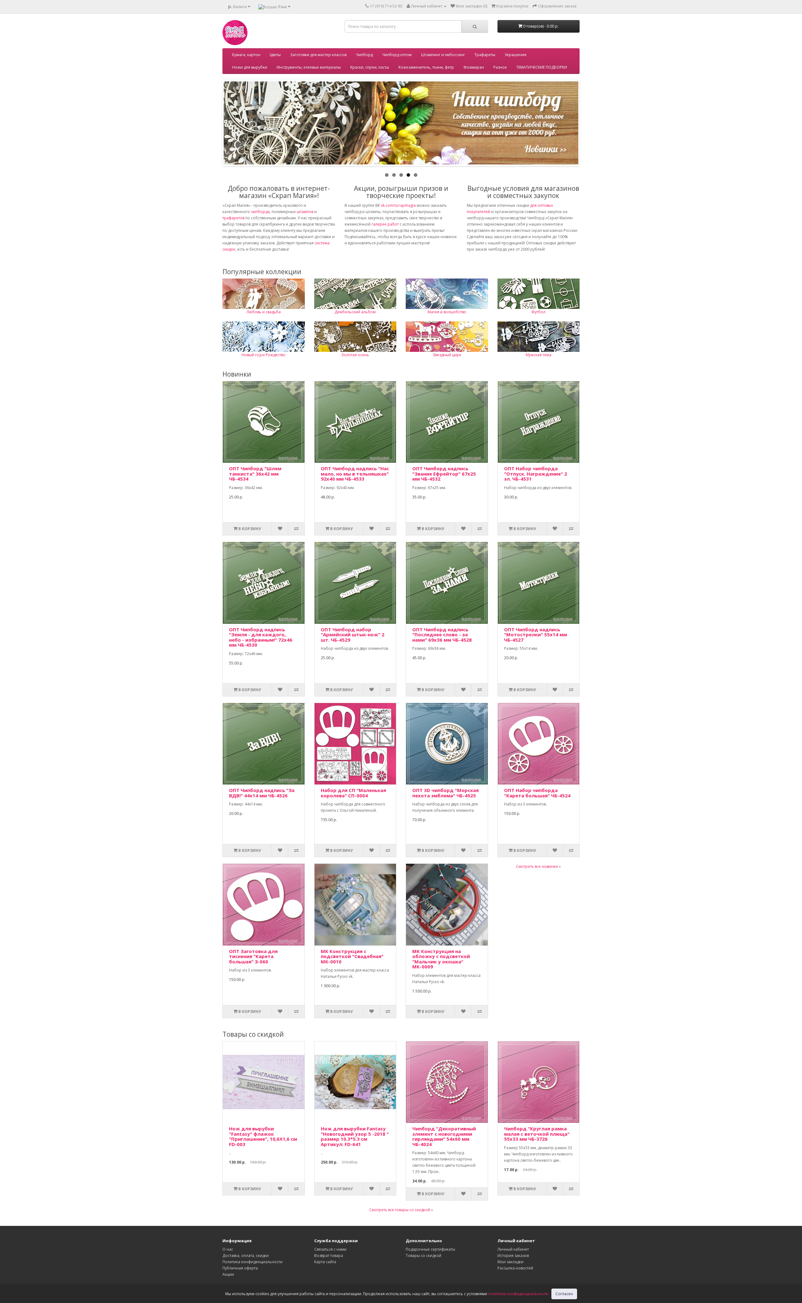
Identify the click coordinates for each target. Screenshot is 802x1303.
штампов (305, 211)
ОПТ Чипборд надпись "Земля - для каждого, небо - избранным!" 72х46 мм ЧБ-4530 (260, 637)
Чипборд (364, 54)
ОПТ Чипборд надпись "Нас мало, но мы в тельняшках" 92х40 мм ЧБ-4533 (355, 473)
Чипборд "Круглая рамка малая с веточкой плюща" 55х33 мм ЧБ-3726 (537, 1133)
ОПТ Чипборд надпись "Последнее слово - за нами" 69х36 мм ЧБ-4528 (442, 634)
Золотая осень (355, 354)
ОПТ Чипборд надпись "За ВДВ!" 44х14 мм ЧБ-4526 (261, 793)
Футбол (538, 312)
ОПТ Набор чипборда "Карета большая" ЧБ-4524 (537, 793)
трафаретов (233, 218)
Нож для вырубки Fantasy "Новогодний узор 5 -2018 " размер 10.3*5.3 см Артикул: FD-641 (355, 1136)
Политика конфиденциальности (252, 1261)
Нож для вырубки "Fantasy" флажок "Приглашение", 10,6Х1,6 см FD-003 (263, 1136)
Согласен (564, 1293)
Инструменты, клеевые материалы (309, 67)
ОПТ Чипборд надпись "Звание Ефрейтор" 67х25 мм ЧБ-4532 (444, 473)
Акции (228, 1274)
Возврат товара (328, 1255)
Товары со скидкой (423, 1255)
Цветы (275, 54)
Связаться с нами (330, 1249)
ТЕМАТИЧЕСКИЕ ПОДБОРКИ (541, 67)
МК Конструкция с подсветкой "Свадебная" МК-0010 (352, 956)
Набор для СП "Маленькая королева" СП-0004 (353, 793)
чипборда (260, 211)
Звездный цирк (447, 354)
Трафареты (484, 54)
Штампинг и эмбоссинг (443, 54)
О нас (227, 1249)
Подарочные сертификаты (430, 1249)
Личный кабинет (513, 1249)
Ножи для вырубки (249, 67)
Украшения (515, 54)
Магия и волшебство (447, 312)
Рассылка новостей (515, 1268)
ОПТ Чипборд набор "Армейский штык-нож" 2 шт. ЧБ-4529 (352, 634)
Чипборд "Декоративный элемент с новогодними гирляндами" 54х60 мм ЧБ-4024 (444, 1136)
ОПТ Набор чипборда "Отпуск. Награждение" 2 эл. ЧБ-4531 (535, 473)
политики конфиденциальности (518, 1293)
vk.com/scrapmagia (398, 205)
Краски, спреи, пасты (369, 67)
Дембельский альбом (355, 312)
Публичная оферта (240, 1268)
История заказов (513, 1255)
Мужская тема (538, 354)
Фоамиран (473, 67)
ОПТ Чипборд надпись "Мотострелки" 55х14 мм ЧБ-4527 (535, 634)
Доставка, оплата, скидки (245, 1255)
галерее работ (385, 224)
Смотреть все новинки (537, 866)
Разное (500, 67)
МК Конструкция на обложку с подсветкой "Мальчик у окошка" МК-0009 (441, 959)
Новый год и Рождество (263, 354)
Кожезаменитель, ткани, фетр (426, 67)
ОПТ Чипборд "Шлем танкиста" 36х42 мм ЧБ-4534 (255, 473)
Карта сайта (325, 1261)
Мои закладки (510, 1261)
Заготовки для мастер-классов (318, 54)
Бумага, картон (246, 54)
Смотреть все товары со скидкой (399, 1209)
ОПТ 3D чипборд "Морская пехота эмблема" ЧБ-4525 (445, 793)
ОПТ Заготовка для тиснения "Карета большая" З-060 (253, 956)
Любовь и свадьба (264, 312)
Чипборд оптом (397, 54)
